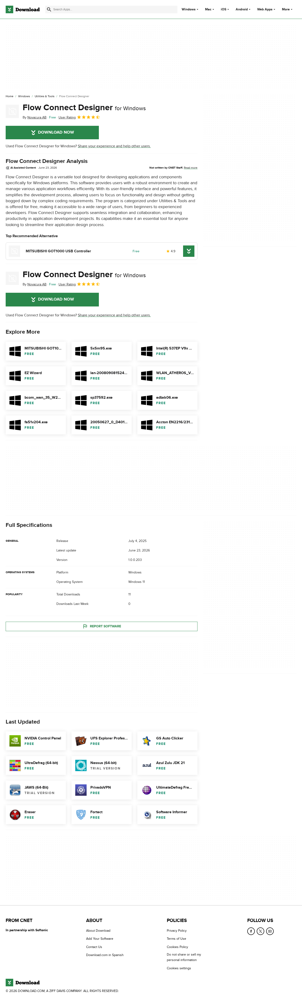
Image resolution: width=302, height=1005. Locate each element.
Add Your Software (99, 939)
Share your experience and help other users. (114, 146)
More (286, 9)
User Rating (67, 117)
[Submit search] (49, 9)
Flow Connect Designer (84, 107)
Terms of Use (176, 939)
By (34, 117)
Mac (208, 9)
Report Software (105, 626)
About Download (98, 931)
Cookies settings (179, 968)
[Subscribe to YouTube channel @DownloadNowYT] (270, 931)
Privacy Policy (177, 931)
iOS (223, 9)
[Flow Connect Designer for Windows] (12, 111)
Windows (189, 9)
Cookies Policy (177, 947)
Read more (190, 167)
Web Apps (265, 9)
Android (242, 9)
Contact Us (94, 947)
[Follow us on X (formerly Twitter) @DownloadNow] (260, 931)
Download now (56, 132)
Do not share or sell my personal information (184, 957)
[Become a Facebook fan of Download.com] (251, 931)
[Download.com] (23, 9)
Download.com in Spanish (105, 955)
